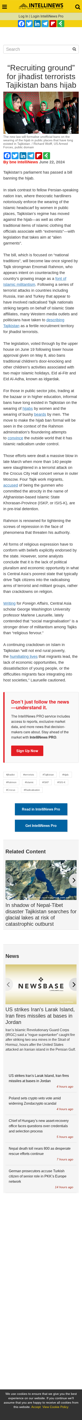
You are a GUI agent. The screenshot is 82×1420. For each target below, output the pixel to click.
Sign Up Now (27, 750)
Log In (23, 16)
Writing (9, 603)
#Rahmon (11, 782)
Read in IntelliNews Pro (41, 809)
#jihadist (10, 774)
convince (15, 438)
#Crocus (10, 790)
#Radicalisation (32, 790)
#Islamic (29, 782)
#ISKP (45, 782)
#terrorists (28, 774)
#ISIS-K (61, 782)
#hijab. (65, 774)
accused (10, 485)
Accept (36, 1407)
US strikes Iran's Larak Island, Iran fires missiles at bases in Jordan (40, 1015)
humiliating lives (24, 656)
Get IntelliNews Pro (41, 826)
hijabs (28, 408)
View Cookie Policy (55, 1407)
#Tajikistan (48, 774)
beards (40, 414)
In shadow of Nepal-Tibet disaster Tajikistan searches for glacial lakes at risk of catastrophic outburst (41, 914)
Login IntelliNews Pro (47, 16)
